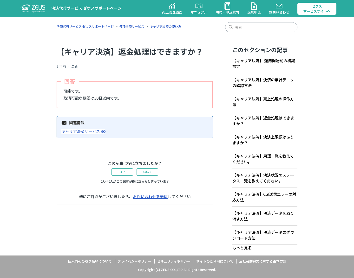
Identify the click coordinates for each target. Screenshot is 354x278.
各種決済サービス (131, 26)
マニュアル (198, 12)
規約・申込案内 (227, 12)
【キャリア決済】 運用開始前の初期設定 (263, 63)
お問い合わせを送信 (150, 196)
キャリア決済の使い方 (165, 26)
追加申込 (254, 12)
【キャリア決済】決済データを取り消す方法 (263, 216)
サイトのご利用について (214, 261)
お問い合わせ (279, 12)
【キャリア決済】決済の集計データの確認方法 (263, 82)
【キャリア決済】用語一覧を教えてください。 (263, 159)
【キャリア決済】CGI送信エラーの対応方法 (264, 197)
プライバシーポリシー (134, 261)
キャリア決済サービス (80, 131)
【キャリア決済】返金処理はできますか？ (263, 120)
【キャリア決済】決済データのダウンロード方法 (263, 235)
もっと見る (242, 247)
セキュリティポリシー (173, 261)
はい (122, 172)
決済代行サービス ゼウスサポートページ (85, 26)
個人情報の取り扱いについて (90, 261)
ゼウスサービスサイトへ (316, 9)
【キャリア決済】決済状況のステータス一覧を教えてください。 (263, 178)
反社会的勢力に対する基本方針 (262, 261)
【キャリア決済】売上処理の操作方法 (263, 101)
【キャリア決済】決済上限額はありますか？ (263, 140)
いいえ (147, 172)
